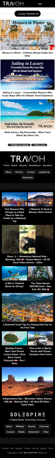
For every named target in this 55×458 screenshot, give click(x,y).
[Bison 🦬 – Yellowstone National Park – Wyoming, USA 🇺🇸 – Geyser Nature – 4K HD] (27, 252)
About (8, 171)
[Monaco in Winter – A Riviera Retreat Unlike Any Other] (27, 49)
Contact (31, 171)
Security (35, 448)
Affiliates (20, 426)
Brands (31, 426)
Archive (19, 171)
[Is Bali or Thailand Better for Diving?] (14, 279)
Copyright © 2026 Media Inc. (27, 452)
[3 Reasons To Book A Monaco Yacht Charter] (40, 205)
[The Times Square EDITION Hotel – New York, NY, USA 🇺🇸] (40, 279)
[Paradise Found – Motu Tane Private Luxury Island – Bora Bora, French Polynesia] (14, 344)
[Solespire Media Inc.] (27, 415)
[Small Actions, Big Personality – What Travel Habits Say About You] (27, 128)
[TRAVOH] (27, 159)
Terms (50, 448)
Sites (45, 431)
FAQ (12, 448)
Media (21, 431)
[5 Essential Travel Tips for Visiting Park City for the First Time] (27, 320)
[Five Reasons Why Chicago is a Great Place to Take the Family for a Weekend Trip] (14, 205)
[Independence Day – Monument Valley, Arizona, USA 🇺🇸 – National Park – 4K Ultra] (27, 394)
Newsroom (33, 431)
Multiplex (19, 448)
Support (43, 448)
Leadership (44, 171)
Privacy (27, 448)
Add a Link (39, 145)
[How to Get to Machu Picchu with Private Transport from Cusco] (40, 344)
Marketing (28, 177)
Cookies (5, 448)
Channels (44, 426)
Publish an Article (19, 145)
